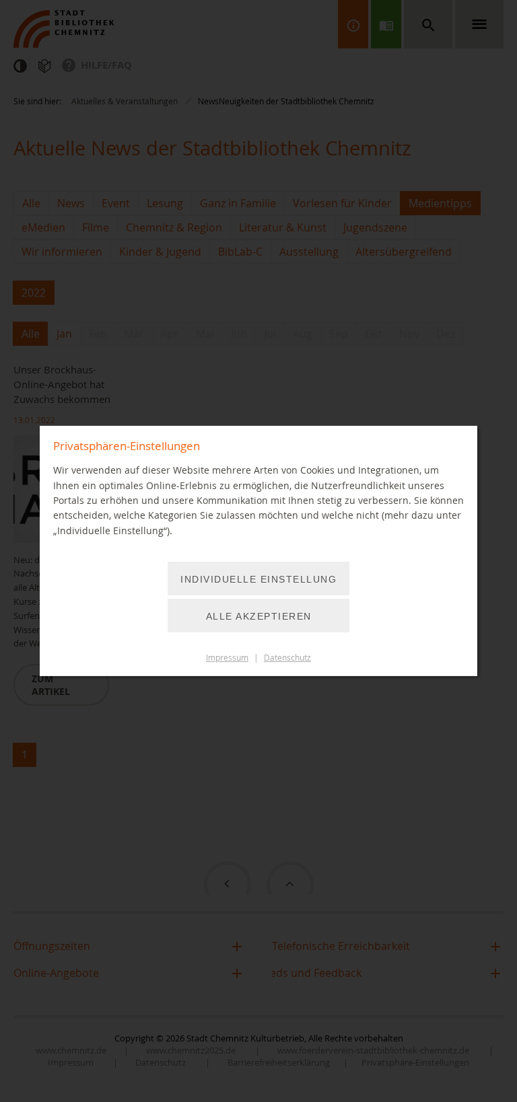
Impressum (227, 658)
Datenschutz (287, 658)
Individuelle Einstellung (258, 579)
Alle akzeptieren (259, 616)
